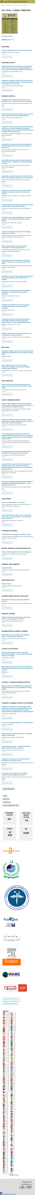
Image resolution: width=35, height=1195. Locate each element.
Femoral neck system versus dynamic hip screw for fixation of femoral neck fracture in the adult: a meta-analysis (17, 386)
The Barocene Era (6, 584)
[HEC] (11, 878)
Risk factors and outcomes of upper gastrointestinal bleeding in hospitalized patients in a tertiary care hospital (16, 192)
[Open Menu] (1, 1)
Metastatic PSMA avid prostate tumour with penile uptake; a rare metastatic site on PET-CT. (16, 618)
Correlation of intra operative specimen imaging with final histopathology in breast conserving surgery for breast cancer (17, 145)
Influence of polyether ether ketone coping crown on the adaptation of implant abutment (17, 334)
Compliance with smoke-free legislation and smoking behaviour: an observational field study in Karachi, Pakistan (17, 219)
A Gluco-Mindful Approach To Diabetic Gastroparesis (16, 552)
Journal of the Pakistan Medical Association (15, 1)
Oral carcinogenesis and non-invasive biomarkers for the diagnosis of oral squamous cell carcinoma (16, 452)
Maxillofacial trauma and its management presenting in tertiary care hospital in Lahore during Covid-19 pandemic (17, 277)
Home (3, 5)
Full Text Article (7, 57)
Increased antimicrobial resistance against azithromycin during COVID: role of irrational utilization (17, 205)
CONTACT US (6, 802)
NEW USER (6, 799)
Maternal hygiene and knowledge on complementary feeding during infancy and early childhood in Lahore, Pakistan (17, 687)
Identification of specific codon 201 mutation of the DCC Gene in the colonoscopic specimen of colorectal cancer (17, 176)
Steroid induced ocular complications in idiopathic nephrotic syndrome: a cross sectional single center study (16, 261)
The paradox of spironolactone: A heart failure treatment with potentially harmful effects (15, 774)
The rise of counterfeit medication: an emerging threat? (17, 722)
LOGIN (5, 796)
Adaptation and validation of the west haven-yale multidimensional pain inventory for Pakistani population (15, 306)
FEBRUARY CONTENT (7, 36)
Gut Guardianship (6, 568)
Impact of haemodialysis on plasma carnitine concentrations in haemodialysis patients (14, 246)
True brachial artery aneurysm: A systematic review (16, 534)
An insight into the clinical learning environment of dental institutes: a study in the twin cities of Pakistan (17, 100)
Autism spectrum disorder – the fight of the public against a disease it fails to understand (16, 747)
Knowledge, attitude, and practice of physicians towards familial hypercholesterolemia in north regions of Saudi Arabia (17, 352)
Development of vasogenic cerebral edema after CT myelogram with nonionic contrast (16, 759)
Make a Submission (9, 789)
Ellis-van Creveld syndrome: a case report (13, 502)
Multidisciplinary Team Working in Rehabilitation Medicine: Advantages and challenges (15, 635)
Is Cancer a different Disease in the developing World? (17, 50)
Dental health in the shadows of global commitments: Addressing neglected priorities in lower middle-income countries (17, 668)
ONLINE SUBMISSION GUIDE (11, 805)
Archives (9, 5)
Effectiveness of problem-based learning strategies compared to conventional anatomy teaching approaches (16, 292)
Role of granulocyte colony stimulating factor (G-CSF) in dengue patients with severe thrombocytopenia (17, 114)
